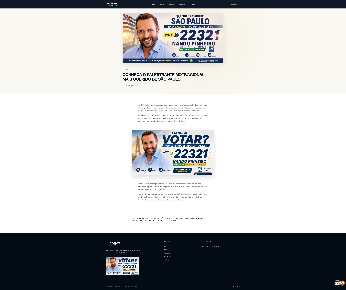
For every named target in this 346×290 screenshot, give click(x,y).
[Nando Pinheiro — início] (112, 4)
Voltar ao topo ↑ (236, 286)
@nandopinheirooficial (210, 246)
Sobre (162, 4)
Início (153, 4)
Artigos (192, 4)
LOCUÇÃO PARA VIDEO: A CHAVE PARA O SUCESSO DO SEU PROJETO (158, 221)
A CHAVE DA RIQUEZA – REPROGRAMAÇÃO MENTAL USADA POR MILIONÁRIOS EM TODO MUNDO (168, 218)
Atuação (171, 4)
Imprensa (182, 4)
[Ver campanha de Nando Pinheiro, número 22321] (339, 283)
